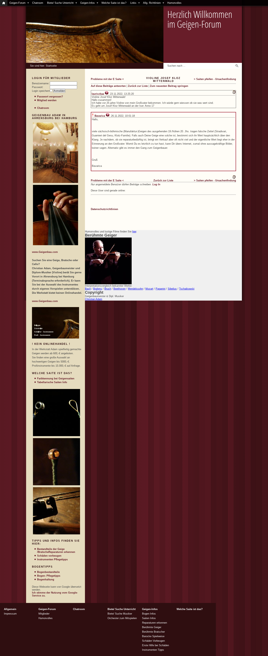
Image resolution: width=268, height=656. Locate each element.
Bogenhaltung (45, 579)
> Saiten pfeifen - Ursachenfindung (215, 79)
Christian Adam (93, 299)
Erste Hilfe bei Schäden (155, 645)
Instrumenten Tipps (153, 649)
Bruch (107, 288)
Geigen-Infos (87, 2)
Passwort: (37, 87)
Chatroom (37, 2)
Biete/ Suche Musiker (120, 613)
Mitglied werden (47, 100)
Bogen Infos (149, 613)
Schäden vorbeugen (49, 555)
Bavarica (100, 115)
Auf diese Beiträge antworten (108, 85)
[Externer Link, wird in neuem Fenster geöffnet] (55, 182)
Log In (156, 184)
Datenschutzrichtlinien (104, 209)
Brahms (97, 288)
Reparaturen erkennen (61, 551)
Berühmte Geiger (151, 627)
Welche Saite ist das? (113, 2)
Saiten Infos (149, 618)
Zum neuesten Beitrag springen (169, 85)
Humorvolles (174, 2)
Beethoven (119, 288)
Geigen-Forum (17, 2)
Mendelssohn (135, 288)
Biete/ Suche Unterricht (60, 2)
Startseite (51, 65)
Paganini (160, 288)
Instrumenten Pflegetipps (52, 559)
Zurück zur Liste (138, 85)
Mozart (149, 288)
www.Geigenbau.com (45, 251)
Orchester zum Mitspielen (122, 618)
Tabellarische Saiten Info (52, 382)
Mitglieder (43, 613)
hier (134, 231)
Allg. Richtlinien (152, 2)
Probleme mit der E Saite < (107, 79)
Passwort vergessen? (50, 96)
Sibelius (172, 288)
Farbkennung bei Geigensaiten (55, 378)
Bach (88, 288)
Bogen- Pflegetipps (48, 575)
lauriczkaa (98, 93)
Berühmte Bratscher (153, 631)
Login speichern (41, 90)
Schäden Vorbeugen (153, 640)
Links (133, 2)
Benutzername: (40, 83)
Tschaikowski (186, 288)
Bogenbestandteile (48, 572)
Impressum (10, 613)
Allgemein (10, 609)
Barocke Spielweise (153, 636)
